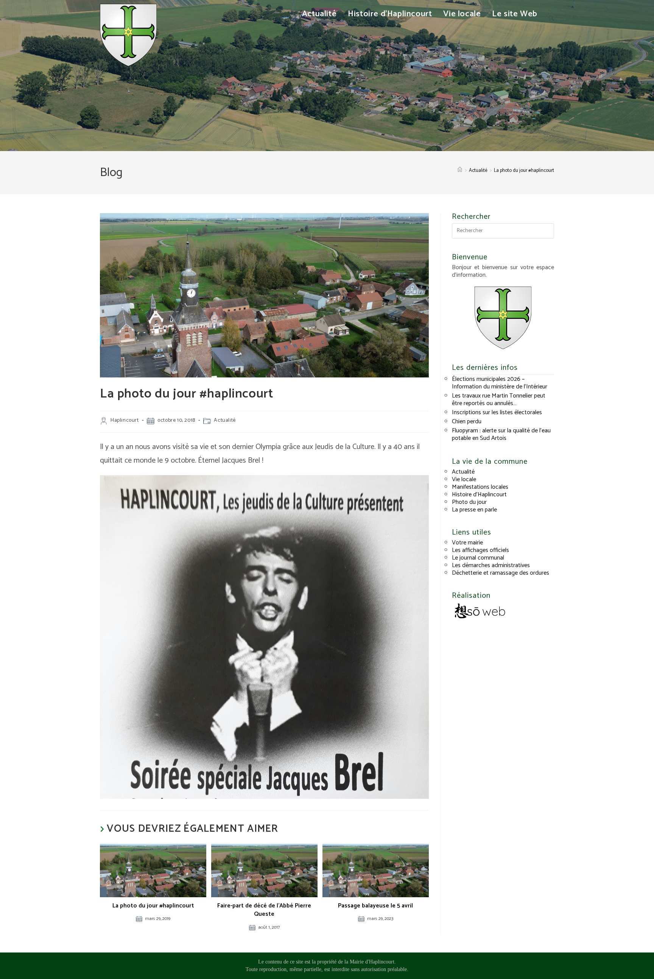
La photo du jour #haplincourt (524, 171)
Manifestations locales (480, 487)
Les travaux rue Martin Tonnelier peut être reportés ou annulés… (498, 399)
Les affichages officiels (480, 550)
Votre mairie (467, 543)
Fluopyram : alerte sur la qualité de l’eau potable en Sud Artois (501, 434)
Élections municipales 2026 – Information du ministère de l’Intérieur (499, 383)
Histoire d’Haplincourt (479, 495)
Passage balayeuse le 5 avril (375, 906)
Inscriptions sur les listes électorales (497, 412)
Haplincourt (125, 420)
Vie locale (464, 479)
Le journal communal (478, 558)
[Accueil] (459, 171)
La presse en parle (474, 510)
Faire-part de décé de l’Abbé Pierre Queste (264, 910)
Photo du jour (469, 502)
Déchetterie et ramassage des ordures (500, 573)
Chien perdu (466, 421)
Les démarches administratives (491, 565)
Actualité (224, 420)
